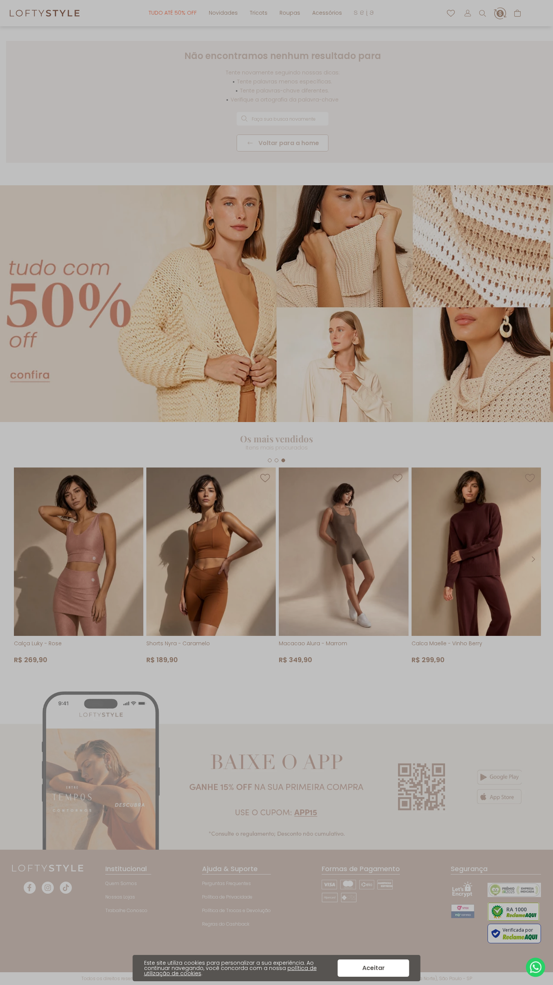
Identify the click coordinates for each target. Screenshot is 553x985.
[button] (482, 13)
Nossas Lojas (120, 897)
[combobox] (282, 119)
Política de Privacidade (227, 897)
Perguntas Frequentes (226, 883)
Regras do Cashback (225, 924)
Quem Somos (121, 883)
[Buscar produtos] (244, 119)
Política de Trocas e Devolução (236, 910)
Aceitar (373, 968)
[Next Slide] (533, 559)
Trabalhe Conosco (126, 910)
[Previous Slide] (19, 559)
